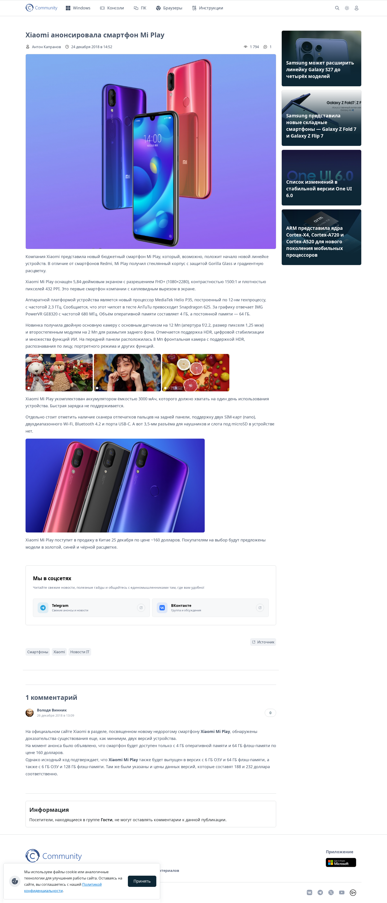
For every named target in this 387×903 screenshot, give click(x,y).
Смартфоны (37, 651)
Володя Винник (52, 710)
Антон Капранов (46, 46)
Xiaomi (59, 651)
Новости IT (79, 651)
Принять (142, 881)
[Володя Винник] (30, 713)
